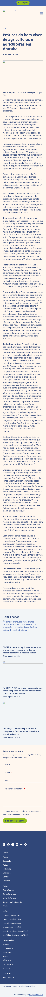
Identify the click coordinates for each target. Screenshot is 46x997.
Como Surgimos (9, 894)
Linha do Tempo (9, 898)
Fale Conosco (8, 977)
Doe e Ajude (23, 3)
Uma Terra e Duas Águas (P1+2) (15, 931)
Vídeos (5, 956)
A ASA (5, 857)
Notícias (6, 944)
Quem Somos (8, 890)
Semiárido (7, 861)
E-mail (8, 772)
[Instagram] (12, 844)
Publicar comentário (14, 820)
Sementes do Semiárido (12, 927)
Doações (6, 881)
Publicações (7, 952)
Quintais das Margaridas (12, 923)
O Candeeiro (8, 948)
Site (6, 780)
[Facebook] (8, 844)
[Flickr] (21, 844)
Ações (5, 865)
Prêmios (6, 906)
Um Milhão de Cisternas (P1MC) (15, 935)
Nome (8, 764)
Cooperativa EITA (36, 994)
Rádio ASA (7, 960)
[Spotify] (25, 844)
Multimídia (7, 869)
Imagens (6, 968)
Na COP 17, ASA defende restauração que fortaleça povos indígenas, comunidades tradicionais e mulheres (23, 691)
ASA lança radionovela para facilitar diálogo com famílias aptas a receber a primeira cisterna (21, 731)
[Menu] (41, 13)
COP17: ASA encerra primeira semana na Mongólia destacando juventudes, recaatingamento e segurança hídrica (22, 650)
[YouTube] (17, 844)
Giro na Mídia (8, 964)
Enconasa (7, 873)
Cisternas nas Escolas (11, 915)
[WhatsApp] (4, 844)
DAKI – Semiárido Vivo (12, 919)
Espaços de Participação (12, 902)
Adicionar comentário (15, 788)
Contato (6, 877)
